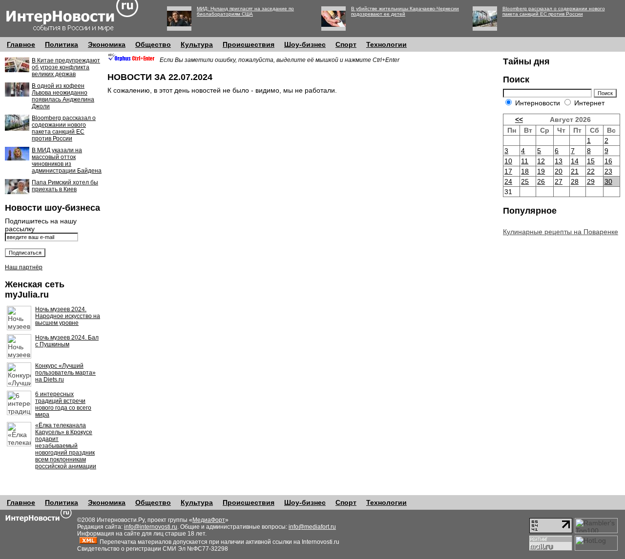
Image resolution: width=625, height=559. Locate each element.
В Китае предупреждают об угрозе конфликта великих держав (66, 67)
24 (508, 181)
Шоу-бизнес (305, 44)
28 (575, 181)
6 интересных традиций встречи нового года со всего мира (63, 404)
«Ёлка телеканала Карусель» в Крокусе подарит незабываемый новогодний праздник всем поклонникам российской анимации (65, 446)
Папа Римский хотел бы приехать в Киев (65, 186)
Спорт (345, 44)
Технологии (386, 44)
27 (558, 181)
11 (524, 161)
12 (541, 161)
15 (591, 161)
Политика (61, 44)
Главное (21, 44)
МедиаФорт (208, 520)
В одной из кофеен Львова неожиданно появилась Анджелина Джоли (63, 96)
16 (608, 161)
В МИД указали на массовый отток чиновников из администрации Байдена (67, 160)
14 (575, 161)
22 (591, 171)
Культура (197, 44)
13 (558, 161)
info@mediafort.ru (312, 526)
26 (541, 181)
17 (508, 171)
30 (608, 181)
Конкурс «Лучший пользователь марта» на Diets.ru (65, 372)
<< (519, 119)
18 (525, 171)
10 (508, 161)
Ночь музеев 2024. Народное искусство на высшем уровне (67, 316)
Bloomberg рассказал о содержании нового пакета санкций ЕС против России (553, 11)
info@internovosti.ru (150, 526)
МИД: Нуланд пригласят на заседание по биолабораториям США (245, 11)
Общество (153, 44)
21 (575, 171)
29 (591, 181)
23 (608, 171)
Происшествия (248, 44)
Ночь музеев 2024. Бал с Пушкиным (67, 341)
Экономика (106, 44)
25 (525, 181)
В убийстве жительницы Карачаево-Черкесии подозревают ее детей (405, 11)
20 (558, 171)
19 (541, 171)
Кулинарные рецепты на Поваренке (560, 232)
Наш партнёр (23, 267)
